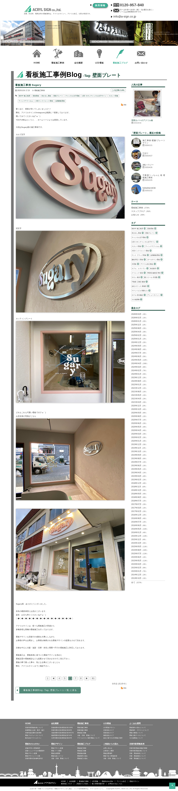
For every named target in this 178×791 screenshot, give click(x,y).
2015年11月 (139, 539)
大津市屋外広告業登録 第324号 (61, 738)
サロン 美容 (137, 277)
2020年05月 (139, 427)
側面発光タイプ (108, 735)
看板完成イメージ (57, 756)
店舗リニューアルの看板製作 (34, 750)
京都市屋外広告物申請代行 (34, 758)
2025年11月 (139, 325)
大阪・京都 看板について (86, 735)
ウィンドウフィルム (26, 101)
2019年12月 (139, 444)
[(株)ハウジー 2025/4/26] (148, 170)
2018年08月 (139, 497)
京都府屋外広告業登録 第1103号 (62, 727)
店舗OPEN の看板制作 (32, 748)
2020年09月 (139, 413)
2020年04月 (139, 430)
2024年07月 (139, 353)
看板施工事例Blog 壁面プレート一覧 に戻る (50, 690)
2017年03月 (139, 508)
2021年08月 (139, 391)
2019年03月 (139, 476)
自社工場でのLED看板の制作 (113, 738)
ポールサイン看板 (154, 260)
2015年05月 (139, 560)
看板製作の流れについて (137, 727)
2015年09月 (139, 546)
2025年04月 (139, 332)
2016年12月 (139, 515)
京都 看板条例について (137, 753)
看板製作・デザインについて (139, 730)
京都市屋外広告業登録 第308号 (61, 730)
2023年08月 (139, 381)
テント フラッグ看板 (140, 255)
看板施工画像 (81, 732)
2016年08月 (139, 518)
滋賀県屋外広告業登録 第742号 (61, 735)
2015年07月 (139, 553)
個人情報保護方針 (98, 784)
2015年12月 (139, 536)
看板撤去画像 (81, 753)
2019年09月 (139, 455)
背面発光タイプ (108, 732)
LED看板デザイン (109, 727)
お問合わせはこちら (115, 784)
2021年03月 (139, 402)
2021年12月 (139, 388)
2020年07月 (139, 420)
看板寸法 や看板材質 (110, 756)
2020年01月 (139, 441)
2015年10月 (139, 543)
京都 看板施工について (137, 758)
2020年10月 (139, 409)
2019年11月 (139, 448)
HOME (28, 723)
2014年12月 (139, 574)
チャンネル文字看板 (72, 96)
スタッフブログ (141, 211)
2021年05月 (139, 395)
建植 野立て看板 (138, 260)
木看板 (135, 264)
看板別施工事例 (82, 727)
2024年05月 (139, 360)
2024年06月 (139, 356)
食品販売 (154, 268)
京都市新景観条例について (138, 750)
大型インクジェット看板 (44, 101)
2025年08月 (139, 328)
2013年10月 (139, 578)
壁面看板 (36, 96)
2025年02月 (139, 335)
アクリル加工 (121, 781)
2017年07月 (139, 504)
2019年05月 (139, 469)
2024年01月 (139, 374)
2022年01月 (139, 384)
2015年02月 (139, 567)
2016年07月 (139, 522)
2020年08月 (139, 416)
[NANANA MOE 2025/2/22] (148, 193)
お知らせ (138, 215)
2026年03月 (139, 314)
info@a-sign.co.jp (124, 16)
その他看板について (136, 738)
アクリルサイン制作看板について (88, 738)
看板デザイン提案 (31, 753)
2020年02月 (139, 437)
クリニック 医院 (138, 273)
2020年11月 (139, 405)
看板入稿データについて (137, 735)
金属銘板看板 (60, 101)
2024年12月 (139, 342)
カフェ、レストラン (140, 268)
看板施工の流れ (82, 758)
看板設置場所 (107, 753)
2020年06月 (139, 423)
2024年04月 (139, 363)
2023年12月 (139, 377)
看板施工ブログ (83, 744)
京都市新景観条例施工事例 (138, 748)
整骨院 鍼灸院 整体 (154, 273)
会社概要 (55, 723)
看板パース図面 (56, 750)
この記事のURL (118, 90)
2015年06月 (139, 557)
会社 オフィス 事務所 (140, 286)
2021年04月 (139, 398)
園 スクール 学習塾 (152, 277)
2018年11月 (139, 486)
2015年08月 (139, 550)
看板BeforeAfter (32, 744)
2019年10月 (139, 451)
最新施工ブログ (66, 784)
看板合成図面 (55, 753)
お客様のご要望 (108, 750)
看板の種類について (136, 732)
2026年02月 (139, 317)
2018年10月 (139, 490)
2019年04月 (139, 472)
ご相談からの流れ (110, 744)
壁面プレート (58, 96)
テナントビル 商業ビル (141, 291)
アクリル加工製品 (148, 264)
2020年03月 (139, 434)
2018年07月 (139, 501)
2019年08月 (139, 458)
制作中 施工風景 (24, 96)
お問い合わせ (107, 748)
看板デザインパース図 (32, 756)
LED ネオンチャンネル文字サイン (94, 96)
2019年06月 (139, 465)
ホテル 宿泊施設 (138, 295)
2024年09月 (139, 346)
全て (137, 582)
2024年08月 (139, 349)
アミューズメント (154, 295)
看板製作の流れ (82, 756)
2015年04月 (139, 564)
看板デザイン (56, 744)
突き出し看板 (46, 96)
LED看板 (107, 723)
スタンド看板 (113, 96)
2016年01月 (139, 532)
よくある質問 (135, 723)
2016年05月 (139, 529)
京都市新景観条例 (136, 744)
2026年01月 (139, 321)
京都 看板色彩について (137, 756)
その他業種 (136, 299)
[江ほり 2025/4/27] (148, 159)
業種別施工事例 (82, 730)
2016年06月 (139, 525)
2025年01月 (139, 339)
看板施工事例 (39, 90)
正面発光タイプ (108, 730)
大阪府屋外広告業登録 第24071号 (62, 732)
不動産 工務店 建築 (139, 282)
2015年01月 (139, 571)
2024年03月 (139, 367)
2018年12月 (139, 483)
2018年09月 (139, 494)
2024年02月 (139, 370)
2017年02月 (139, 511)
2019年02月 (139, 479)
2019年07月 (139, 462)
